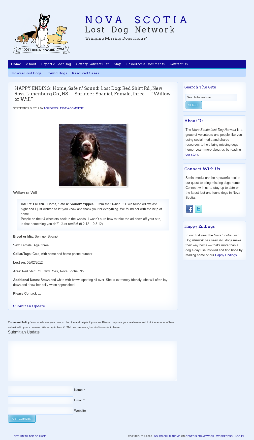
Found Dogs (56, 73)
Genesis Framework (200, 436)
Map (117, 64)
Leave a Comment (71, 108)
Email (78, 400)
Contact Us (179, 64)
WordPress (224, 436)
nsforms (51, 108)
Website (80, 410)
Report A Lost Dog (56, 64)
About (31, 64)
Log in (239, 436)
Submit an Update (29, 306)
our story (192, 154)
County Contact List (92, 64)
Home (16, 64)
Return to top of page (30, 436)
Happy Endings (226, 255)
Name (78, 390)
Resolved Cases (85, 73)
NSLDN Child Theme (167, 436)
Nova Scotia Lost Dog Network (41, 33)
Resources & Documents (145, 64)
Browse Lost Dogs (25, 73)
